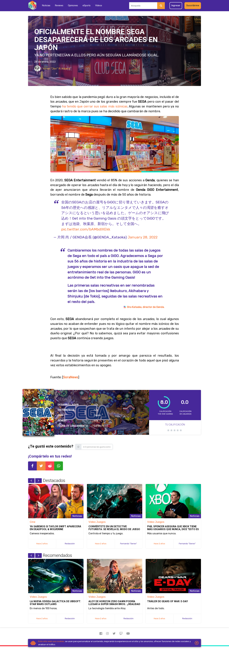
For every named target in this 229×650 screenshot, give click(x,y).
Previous (31, 480)
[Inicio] (32, 5)
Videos (98, 5)
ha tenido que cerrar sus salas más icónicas (94, 106)
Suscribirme (192, 5)
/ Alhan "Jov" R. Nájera (55, 68)
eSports (87, 5)
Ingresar (175, 5)
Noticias (46, 5)
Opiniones (73, 5)
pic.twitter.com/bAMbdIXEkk (85, 229)
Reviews (59, 5)
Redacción (70, 543)
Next (38, 480)
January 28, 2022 (142, 237)
